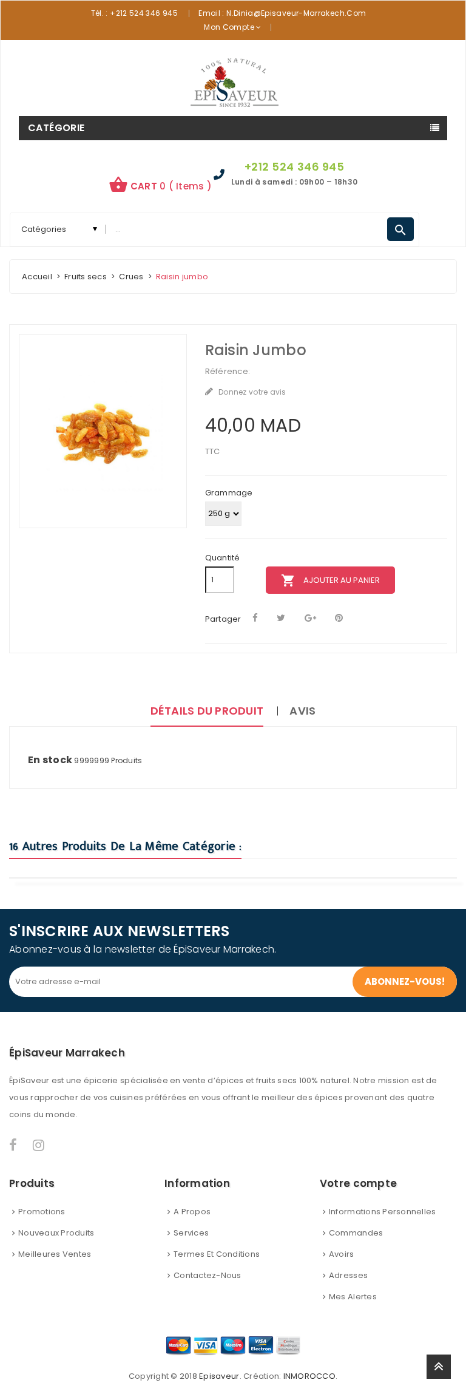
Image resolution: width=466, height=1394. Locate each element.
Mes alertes (353, 1296)
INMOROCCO (309, 1376)
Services (191, 1233)
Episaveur (219, 1376)
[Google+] (310, 617)
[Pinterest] (339, 617)
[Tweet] (281, 617)
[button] (160, 186)
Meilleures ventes (54, 1254)
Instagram (39, 1145)
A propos (192, 1211)
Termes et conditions (217, 1254)
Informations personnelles (382, 1211)
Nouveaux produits (56, 1233)
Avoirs (341, 1254)
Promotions (42, 1211)
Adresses (348, 1275)
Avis (302, 710)
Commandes (356, 1233)
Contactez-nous (207, 1275)
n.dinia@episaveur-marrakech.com (296, 13)
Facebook (13, 1145)
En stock (50, 760)
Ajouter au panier (330, 580)
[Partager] (255, 617)
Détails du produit (207, 710)
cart (160, 184)
